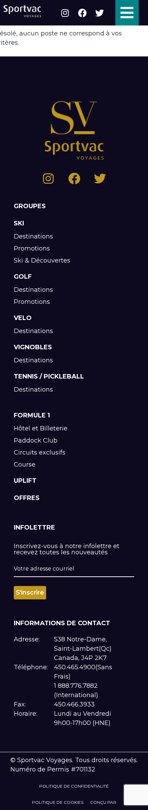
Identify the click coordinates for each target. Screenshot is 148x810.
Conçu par (103, 802)
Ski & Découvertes (42, 260)
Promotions (32, 248)
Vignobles (33, 347)
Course (24, 464)
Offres (27, 498)
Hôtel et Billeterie (40, 428)
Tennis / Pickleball (49, 376)
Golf (23, 276)
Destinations (33, 236)
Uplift (25, 480)
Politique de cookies (57, 802)
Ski (19, 223)
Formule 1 (32, 415)
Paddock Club (35, 440)
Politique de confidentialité (74, 786)
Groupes (30, 206)
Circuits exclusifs (39, 452)
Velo (23, 318)
